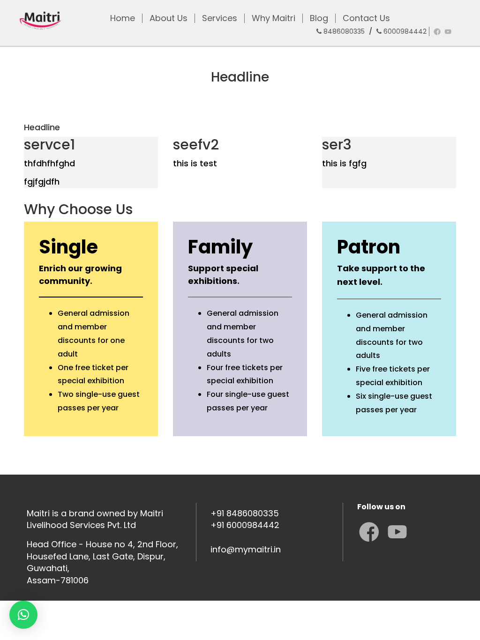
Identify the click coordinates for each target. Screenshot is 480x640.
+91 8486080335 (244, 513)
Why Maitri (273, 18)
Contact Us (366, 18)
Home (122, 18)
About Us (169, 18)
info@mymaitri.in (245, 549)
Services (219, 18)
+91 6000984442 (244, 525)
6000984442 (404, 31)
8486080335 (343, 31)
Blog (319, 18)
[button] (23, 615)
